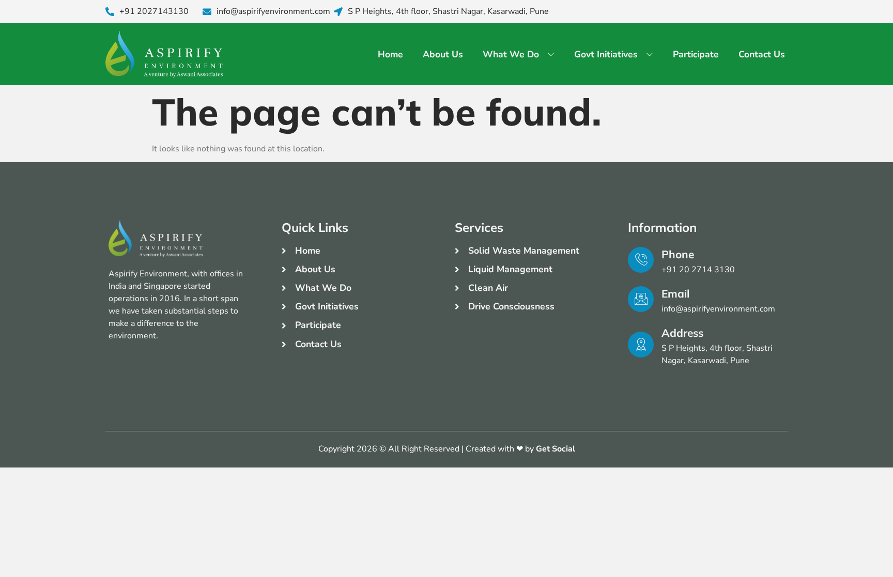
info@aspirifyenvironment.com (273, 12)
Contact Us (761, 54)
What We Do (511, 54)
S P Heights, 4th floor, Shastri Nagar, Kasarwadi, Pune (448, 12)
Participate (696, 54)
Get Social (555, 449)
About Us (443, 54)
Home (390, 54)
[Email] (641, 299)
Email (675, 293)
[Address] (641, 344)
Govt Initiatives (606, 54)
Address (682, 332)
